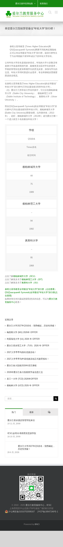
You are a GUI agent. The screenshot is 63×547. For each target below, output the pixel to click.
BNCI (37, 524)
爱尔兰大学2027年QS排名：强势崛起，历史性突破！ (31, 325)
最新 (31, 412)
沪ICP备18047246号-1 (47, 511)
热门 (14, 412)
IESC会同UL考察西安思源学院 (21, 433)
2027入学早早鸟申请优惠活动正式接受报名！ (28, 359)
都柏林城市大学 (31, 167)
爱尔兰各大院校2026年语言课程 (22, 365)
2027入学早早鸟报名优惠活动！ (22, 352)
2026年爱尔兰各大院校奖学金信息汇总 (25, 372)
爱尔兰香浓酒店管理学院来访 (21, 420)
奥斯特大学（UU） (30, 282)
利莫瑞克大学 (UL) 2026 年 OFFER (23, 339)
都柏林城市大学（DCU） (25, 276)
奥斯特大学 (31, 240)
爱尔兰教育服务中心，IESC (39, 505)
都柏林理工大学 (31, 203)
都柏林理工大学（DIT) (32, 279)
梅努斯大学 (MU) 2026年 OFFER (22, 332)
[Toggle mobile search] (50, 12)
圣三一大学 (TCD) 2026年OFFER (22, 379)
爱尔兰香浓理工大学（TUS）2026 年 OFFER (28, 345)
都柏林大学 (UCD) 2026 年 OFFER (23, 385)
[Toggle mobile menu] (56, 12)
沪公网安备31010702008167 (21, 511)
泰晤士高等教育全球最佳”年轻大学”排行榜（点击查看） (31, 289)
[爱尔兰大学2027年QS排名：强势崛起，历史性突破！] (11, 446)
